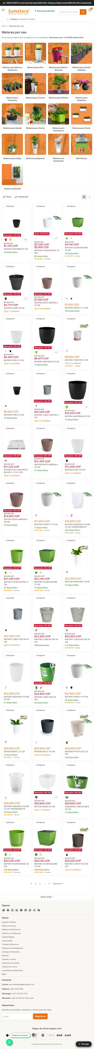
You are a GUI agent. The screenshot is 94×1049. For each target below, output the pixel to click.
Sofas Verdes (7, 941)
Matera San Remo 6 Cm (16, 249)
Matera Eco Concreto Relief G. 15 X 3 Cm (16, 470)
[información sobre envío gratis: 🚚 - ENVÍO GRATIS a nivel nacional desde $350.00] (47, 3)
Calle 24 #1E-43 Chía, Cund (22, 998)
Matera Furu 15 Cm (14, 360)
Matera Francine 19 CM (77, 581)
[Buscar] (83, 12)
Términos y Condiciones (11, 933)
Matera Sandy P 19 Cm (76, 696)
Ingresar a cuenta (9, 959)
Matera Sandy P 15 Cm (46, 524)
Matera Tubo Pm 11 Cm (76, 360)
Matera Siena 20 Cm (44, 806)
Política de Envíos (9, 926)
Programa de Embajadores (12, 948)
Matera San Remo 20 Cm (77, 416)
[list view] (89, 197)
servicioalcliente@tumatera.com (21, 984)
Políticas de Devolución (11, 929)
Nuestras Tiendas (9, 922)
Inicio (4, 26)
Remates (5, 955)
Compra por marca (9, 967)
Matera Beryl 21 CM (14, 751)
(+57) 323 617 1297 (20, 993)
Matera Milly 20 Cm (44, 751)
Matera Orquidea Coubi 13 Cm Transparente (77, 525)
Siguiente (57, 883)
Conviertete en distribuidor (12, 970)
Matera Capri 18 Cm (14, 308)
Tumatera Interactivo (10, 944)
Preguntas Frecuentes (10, 963)
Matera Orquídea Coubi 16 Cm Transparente (16, 807)
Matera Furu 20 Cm (75, 469)
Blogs (4, 974)
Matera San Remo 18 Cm (46, 361)
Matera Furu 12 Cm (14, 415)
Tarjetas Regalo (8, 937)
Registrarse (40, 1016)
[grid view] (84, 197)
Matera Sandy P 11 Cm (76, 308)
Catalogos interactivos (11, 952)
